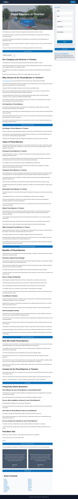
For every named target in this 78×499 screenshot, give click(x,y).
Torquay (5, 491)
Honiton (5, 480)
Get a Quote (26, 21)
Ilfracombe (30, 483)
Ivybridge (30, 487)
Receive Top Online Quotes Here (27, 337)
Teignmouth (6, 485)
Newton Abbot (7, 488)
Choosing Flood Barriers (7, 80)
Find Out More (27, 382)
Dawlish (5, 484)
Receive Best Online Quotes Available (27, 246)
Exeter (5, 479)
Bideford (29, 479)
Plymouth (30, 490)
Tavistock (30, 485)
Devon (29, 488)
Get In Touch (64, 49)
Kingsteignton (6, 487)
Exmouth (5, 483)
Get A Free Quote (27, 470)
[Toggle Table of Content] (13, 55)
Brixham (29, 484)
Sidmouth (6, 481)
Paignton (30, 480)
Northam (30, 481)
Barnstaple (6, 490)
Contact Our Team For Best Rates (27, 124)
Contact (72, 1)
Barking (4, 440)
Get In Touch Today (27, 51)
